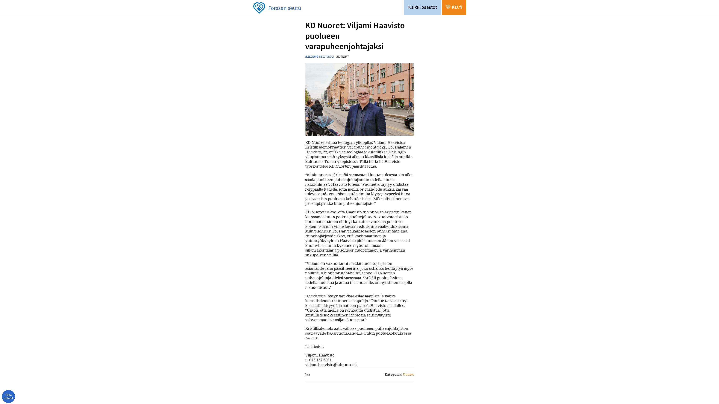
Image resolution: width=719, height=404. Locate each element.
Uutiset (408, 374)
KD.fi (457, 7)
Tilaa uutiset (8, 396)
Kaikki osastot (422, 7)
